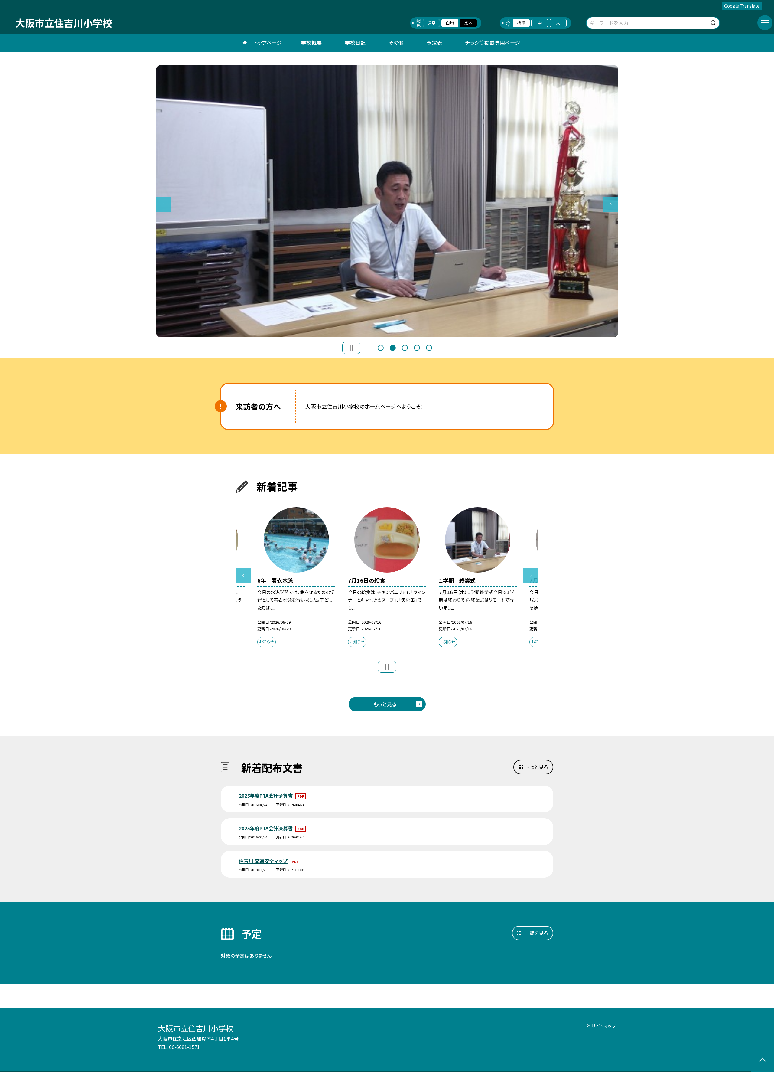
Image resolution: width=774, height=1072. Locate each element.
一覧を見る (536, 932)
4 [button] (417, 348)
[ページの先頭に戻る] (762, 1060)
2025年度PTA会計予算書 (266, 795)
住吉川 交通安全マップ (263, 860)
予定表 (434, 42)
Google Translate (741, 6)
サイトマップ (603, 1025)
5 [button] (429, 348)
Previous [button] (163, 204)
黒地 (468, 23)
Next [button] (610, 204)
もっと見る (384, 704)
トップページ (268, 42)
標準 (521, 23)
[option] (387, 201)
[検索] (714, 22)
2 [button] (393, 348)
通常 (431, 23)
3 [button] (405, 348)
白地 (450, 23)
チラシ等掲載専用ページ (492, 42)
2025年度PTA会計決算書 (266, 828)
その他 (396, 42)
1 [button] (381, 348)
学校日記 (355, 42)
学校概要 (311, 42)
